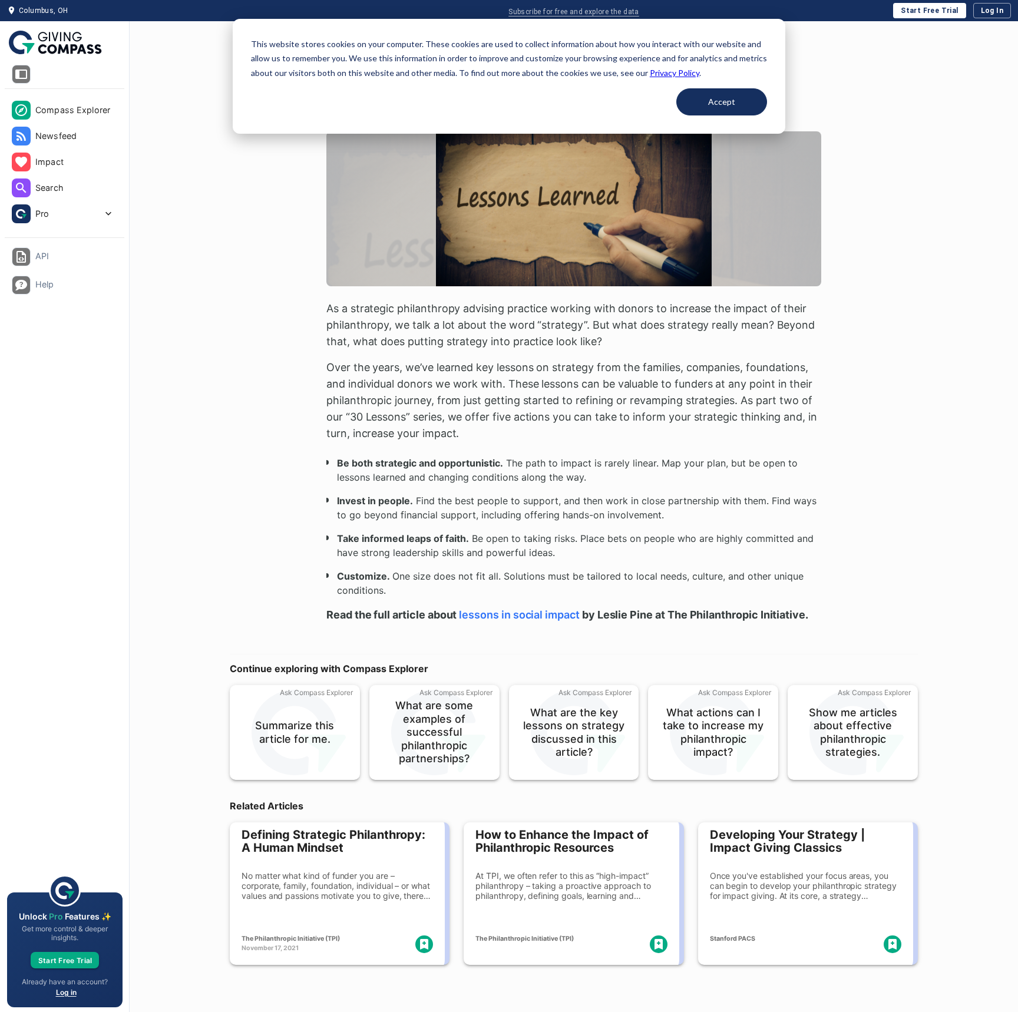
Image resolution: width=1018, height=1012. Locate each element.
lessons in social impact (519, 614)
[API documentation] (21, 256)
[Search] (21, 187)
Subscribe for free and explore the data (573, 12)
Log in (66, 992)
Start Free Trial (929, 10)
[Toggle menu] (21, 74)
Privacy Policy (674, 73)
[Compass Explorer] (21, 110)
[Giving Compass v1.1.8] (64, 43)
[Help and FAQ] (21, 285)
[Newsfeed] (21, 136)
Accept (721, 102)
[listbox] (64, 163)
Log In (992, 10)
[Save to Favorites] (424, 944)
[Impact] (21, 162)
